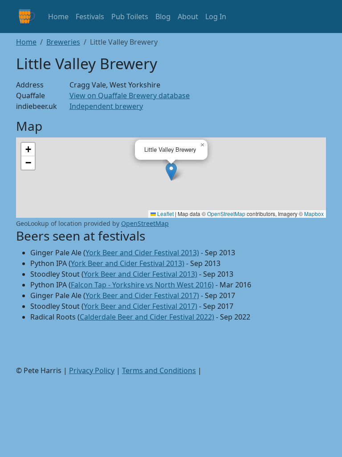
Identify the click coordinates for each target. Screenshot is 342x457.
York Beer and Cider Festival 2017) (142, 295)
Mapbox (314, 213)
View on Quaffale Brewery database (129, 95)
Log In (215, 16)
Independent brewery (106, 106)
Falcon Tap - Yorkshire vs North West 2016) (142, 285)
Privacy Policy (91, 370)
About (188, 16)
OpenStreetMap (226, 213)
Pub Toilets (129, 16)
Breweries (63, 42)
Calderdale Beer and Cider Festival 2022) (147, 317)
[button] (171, 171)
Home (58, 16)
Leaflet (165, 213)
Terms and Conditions (159, 370)
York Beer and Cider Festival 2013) (142, 253)
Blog (163, 16)
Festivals (90, 16)
